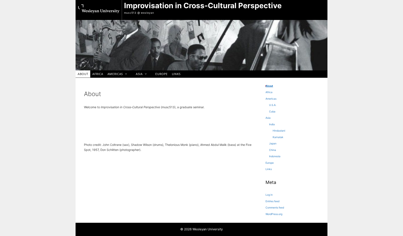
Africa (97, 74)
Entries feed (272, 201)
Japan (272, 143)
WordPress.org (274, 214)
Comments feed (275, 207)
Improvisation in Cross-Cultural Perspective (203, 5)
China (272, 150)
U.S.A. (272, 105)
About (83, 74)
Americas (115, 74)
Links (176, 74)
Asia (139, 74)
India (272, 124)
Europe (161, 74)
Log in (269, 194)
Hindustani (279, 130)
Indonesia (274, 156)
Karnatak (278, 137)
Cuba (272, 111)
